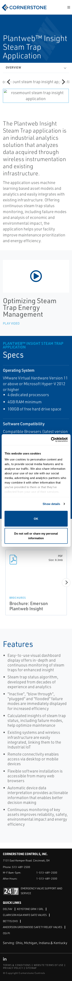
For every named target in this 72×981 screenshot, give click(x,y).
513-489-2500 (21, 867)
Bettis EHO (10, 921)
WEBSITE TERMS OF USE (49, 965)
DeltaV (7, 909)
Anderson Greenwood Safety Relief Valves (32, 927)
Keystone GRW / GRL (30, 909)
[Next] (63, 82)
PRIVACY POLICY (13, 968)
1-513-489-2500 (46, 872)
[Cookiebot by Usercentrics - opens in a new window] (51, 439)
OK (36, 518)
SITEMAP (31, 968)
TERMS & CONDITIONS (17, 965)
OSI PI (6, 933)
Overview (13, 67)
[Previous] (9, 82)
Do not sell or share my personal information (36, 536)
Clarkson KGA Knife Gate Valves (25, 915)
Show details (51, 504)
